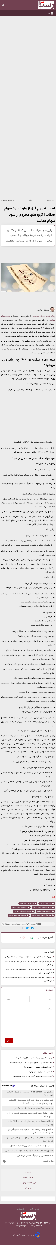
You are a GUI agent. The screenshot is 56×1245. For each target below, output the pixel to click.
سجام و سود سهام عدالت (17, 915)
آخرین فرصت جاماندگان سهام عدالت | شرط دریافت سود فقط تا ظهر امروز (28, 957)
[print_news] (30, 200)
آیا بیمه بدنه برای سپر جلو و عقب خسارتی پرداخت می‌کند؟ (33, 1058)
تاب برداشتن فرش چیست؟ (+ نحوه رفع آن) (38, 1067)
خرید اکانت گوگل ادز (28, 1182)
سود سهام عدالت (46, 903)
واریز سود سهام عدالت (19, 907)
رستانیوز (15, 1222)
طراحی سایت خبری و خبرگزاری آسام (24, 1235)
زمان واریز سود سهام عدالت (42, 907)
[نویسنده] (52, 311)
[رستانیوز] (40, 5)
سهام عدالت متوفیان (27, 903)
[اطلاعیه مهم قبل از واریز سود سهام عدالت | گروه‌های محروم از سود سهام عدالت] (32, 928)
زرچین (28, 1172)
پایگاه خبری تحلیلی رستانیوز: (43, 316)
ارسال (9, 1040)
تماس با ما (34, 1209)
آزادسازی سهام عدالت (44, 911)
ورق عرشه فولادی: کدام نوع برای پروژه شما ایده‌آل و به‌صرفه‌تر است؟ (30, 1062)
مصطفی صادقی (43, 310)
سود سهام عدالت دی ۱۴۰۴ (23, 911)
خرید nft (28, 1188)
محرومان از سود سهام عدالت (42, 915)
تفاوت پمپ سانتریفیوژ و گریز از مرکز (40, 1071)
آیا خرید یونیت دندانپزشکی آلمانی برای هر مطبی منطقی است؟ (32, 1076)
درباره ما (20, 1209)
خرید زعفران (28, 1177)
